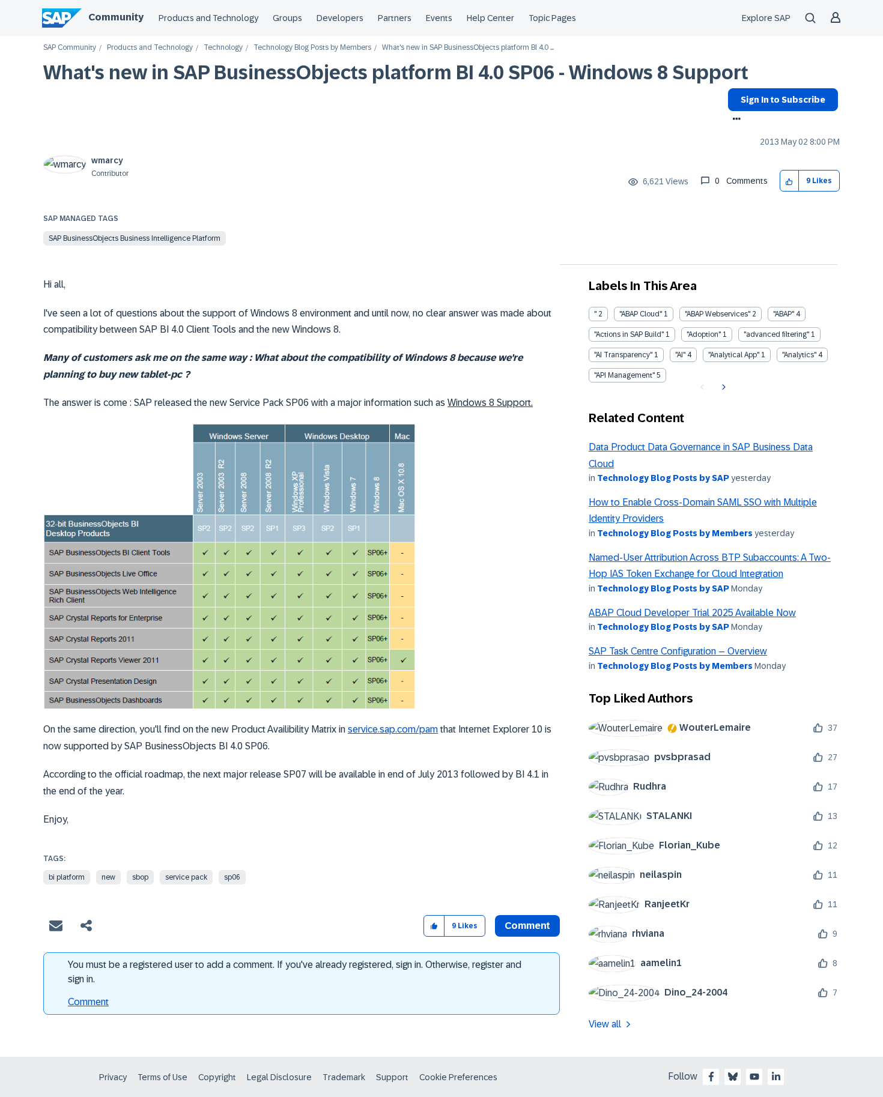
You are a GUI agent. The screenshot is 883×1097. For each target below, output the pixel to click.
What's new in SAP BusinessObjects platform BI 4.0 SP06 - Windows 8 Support (395, 72)
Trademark (344, 1077)
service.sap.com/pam (393, 729)
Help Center (490, 18)
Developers (340, 18)
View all (605, 1024)
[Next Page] (722, 387)
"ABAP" (783, 314)
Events (439, 18)
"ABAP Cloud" (640, 314)
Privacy (113, 1077)
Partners (394, 18)
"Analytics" (799, 355)
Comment (88, 1002)
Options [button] (734, 120)
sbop (140, 877)
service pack (186, 877)
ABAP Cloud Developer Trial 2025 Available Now (692, 613)
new (108, 877)
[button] (789, 181)
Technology (223, 48)
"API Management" (624, 375)
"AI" (680, 355)
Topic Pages (552, 18)
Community (116, 17)
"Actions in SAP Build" (629, 334)
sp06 (232, 877)
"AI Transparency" (623, 355)
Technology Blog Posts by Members (312, 48)
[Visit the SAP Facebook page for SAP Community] (711, 1076)
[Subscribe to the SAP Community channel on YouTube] (754, 1076)
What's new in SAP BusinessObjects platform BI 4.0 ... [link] (468, 48)
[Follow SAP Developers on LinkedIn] (776, 1076)
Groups (287, 18)
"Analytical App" (733, 355)
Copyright (217, 1077)
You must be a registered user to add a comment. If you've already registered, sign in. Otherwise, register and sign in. (294, 971)
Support (392, 1077)
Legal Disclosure (279, 1077)
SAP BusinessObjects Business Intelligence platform (134, 238)
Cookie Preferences (458, 1077)
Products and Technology (208, 18)
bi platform (67, 877)
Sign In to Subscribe (783, 99)
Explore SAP (766, 18)
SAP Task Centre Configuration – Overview (678, 651)
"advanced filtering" (776, 334)
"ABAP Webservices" (717, 314)
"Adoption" (704, 334)
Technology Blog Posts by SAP (663, 478)
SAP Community (69, 48)
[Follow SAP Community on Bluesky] (733, 1076)
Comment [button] (527, 925)
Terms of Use (162, 1077)
